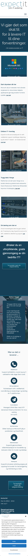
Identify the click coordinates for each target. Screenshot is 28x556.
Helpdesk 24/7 (14, 369)
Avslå (14, 545)
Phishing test (14, 461)
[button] (25, 516)
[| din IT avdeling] (14, 5)
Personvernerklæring (14, 553)
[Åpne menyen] (25, 14)
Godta (14, 541)
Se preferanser (14, 550)
